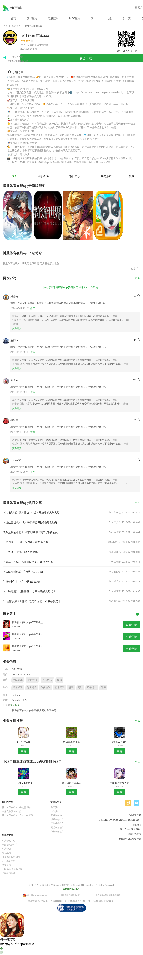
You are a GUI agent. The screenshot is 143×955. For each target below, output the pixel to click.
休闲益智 (45, 687)
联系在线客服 (134, 833)
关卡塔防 (47, 680)
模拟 (59, 680)
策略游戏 (32, 680)
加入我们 (55, 811)
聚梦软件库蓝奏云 (71, 783)
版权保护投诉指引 (11, 856)
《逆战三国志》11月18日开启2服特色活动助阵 (30, 522)
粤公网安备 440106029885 (37, 895)
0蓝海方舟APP (120, 742)
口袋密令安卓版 (71, 742)
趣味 (80, 687)
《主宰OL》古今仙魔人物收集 (20, 552)
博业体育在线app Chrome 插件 (17, 815)
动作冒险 (59, 687)
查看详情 (131, 625)
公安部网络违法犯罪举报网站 (108, 895)
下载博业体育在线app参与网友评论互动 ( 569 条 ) (71, 287)
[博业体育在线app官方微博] (128, 803)
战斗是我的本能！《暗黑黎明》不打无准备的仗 (30, 532)
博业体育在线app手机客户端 (16, 807)
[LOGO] (12, 7)
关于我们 (55, 807)
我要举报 (6, 864)
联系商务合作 (57, 819)
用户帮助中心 (8, 840)
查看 (23, 751)
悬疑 (71, 687)
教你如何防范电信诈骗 (130, 838)
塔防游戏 (18, 680)
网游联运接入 (57, 827)
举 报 (1, 950)
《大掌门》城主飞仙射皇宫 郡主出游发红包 (28, 561)
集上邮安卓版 (23, 742)
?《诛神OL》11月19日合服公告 (21, 581)
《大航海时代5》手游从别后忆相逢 (23, 571)
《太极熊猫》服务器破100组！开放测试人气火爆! (31, 512)
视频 (131, 176)
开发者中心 (56, 815)
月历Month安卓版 (23, 783)
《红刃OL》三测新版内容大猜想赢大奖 (25, 542)
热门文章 (74, 176)
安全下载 (86, 58)
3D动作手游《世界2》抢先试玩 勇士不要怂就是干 (32, 601)
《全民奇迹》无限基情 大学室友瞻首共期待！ (29, 591)
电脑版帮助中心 (10, 844)
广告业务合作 (57, 823)
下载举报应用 (8, 872)
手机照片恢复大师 (119, 783)
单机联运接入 (57, 831)
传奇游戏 (31, 687)
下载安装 (43, 45)
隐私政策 (15, 705)
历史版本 (106, 176)
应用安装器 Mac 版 (11, 811)
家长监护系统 (8, 860)
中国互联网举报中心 (12, 868)
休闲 (103, 687)
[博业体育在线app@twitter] (136, 803)
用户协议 (6, 848)
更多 (137, 278)
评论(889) (43, 176)
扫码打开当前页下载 (126, 50)
